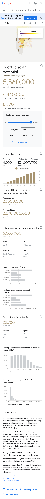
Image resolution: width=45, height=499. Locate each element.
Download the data (11, 481)
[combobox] (10, 23)
